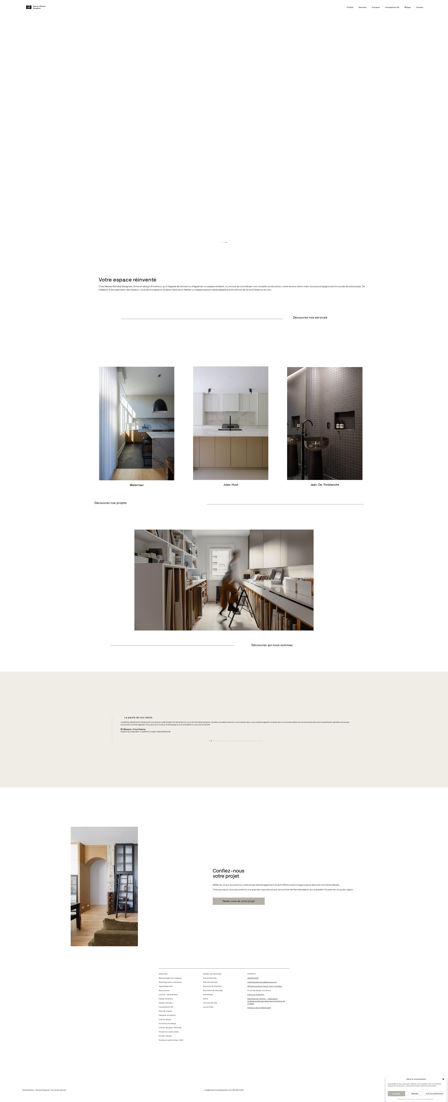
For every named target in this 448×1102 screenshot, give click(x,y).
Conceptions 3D (392, 7)
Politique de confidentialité (406, 1099)
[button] (443, 1079)
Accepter (396, 1094)
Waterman (137, 485)
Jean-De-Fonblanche (324, 484)
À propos (376, 7)
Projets (350, 7)
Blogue (407, 7)
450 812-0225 (238, 1090)
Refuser (415, 1094)
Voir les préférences (434, 1094)
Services (362, 7)
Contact (419, 7)
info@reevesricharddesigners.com (218, 1090)
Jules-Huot (230, 484)
